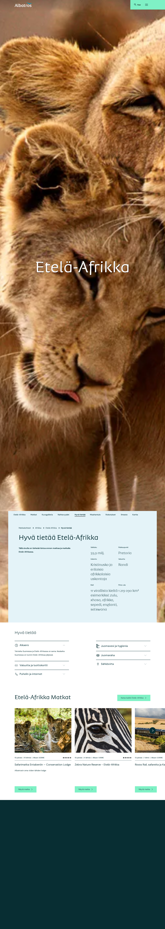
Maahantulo (95, 514)
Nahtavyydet (63, 514)
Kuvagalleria (47, 514)
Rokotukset (111, 514)
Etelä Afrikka (51, 528)
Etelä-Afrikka (19, 514)
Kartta (135, 514)
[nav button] (152, 730)
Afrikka (38, 528)
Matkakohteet (25, 528)
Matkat (34, 514)
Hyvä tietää (80, 514)
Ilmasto (124, 514)
